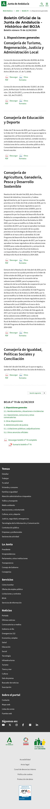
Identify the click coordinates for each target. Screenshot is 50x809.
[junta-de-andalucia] (37, 725)
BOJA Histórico (8, 11)
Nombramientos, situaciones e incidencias (24, 411)
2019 (17, 11)
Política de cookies (25, 774)
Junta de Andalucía (3, 3)
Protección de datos (25, 779)
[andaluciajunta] (10, 725)
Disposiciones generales (15, 407)
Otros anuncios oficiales (16, 432)
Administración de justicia (16, 425)
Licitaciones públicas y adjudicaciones (22, 428)
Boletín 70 (25, 11)
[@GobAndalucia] (3, 725)
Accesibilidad (25, 759)
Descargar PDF (11, 78)
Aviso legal (25, 764)
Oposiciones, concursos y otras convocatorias (19, 416)
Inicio (18, 3)
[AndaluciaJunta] (23, 725)
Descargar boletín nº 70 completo (22, 440)
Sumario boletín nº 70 (22, 444)
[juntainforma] (30, 725)
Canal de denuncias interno (25, 769)
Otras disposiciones (13, 421)
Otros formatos (23, 78)
